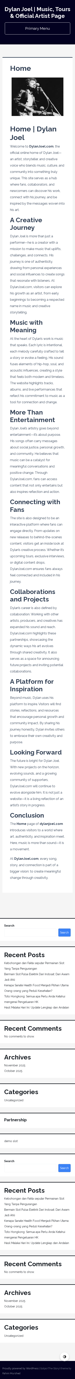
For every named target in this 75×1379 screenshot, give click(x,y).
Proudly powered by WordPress (20, 1368)
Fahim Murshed (11, 1373)
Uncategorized (13, 1100)
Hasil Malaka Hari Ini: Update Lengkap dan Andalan (36, 1007)
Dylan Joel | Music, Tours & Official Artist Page (37, 12)
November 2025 (14, 1065)
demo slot (11, 1141)
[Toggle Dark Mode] (64, 1356)
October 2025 (13, 1071)
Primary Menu (37, 28)
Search (9, 925)
